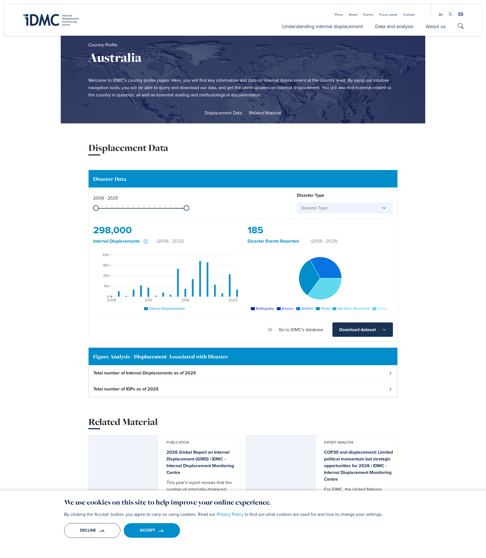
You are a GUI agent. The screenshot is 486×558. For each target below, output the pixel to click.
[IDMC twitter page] (447, 14)
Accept (147, 530)
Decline (88, 530)
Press (339, 15)
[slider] (96, 208)
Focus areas (388, 15)
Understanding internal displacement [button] (322, 26)
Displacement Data (223, 113)
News (353, 15)
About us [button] (436, 26)
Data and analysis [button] (394, 26)
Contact (409, 15)
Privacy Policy (230, 514)
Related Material (265, 113)
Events (368, 15)
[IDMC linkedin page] (438, 14)
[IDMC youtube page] (458, 14)
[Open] (381, 208)
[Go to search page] (461, 27)
